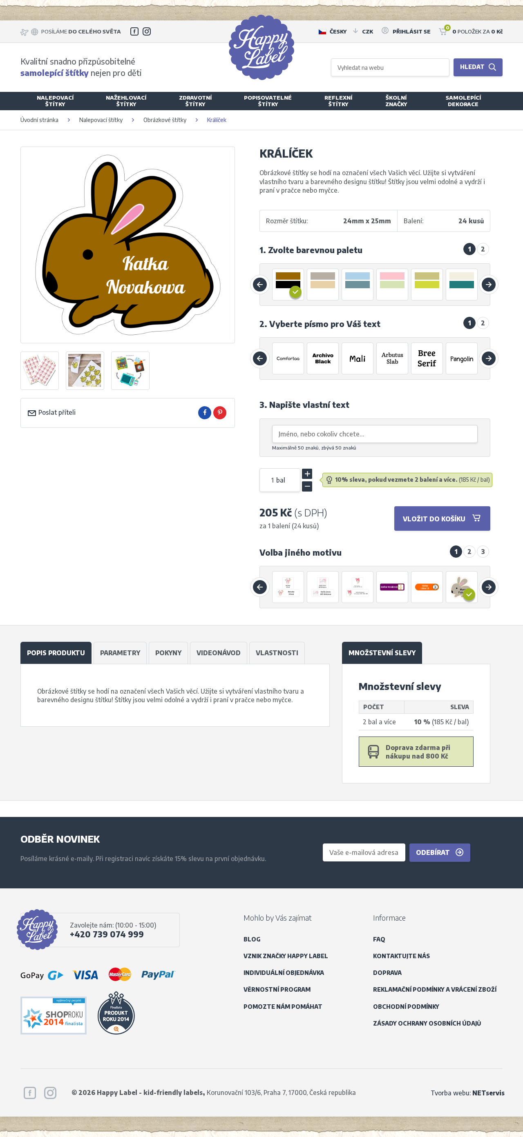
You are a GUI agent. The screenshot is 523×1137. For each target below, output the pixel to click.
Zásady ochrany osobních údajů (427, 1023)
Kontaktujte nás (401, 955)
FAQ (379, 939)
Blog (252, 939)
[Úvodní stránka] (261, 47)
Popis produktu (56, 652)
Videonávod (219, 652)
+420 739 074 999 (107, 934)
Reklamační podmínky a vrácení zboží (434, 989)
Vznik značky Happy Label (286, 955)
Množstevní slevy (382, 652)
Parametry (120, 652)
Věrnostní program (277, 989)
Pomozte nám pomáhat (283, 1006)
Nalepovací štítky (101, 119)
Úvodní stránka (39, 119)
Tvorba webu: (468, 1093)
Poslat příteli (56, 412)
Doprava (387, 972)
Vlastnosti (277, 652)
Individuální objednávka (284, 972)
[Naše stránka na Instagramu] (147, 31)
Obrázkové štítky (164, 119)
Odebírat (433, 852)
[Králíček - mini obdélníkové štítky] (392, 587)
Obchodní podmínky (406, 1006)
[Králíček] (85, 371)
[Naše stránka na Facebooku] (134, 31)
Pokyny (168, 652)
